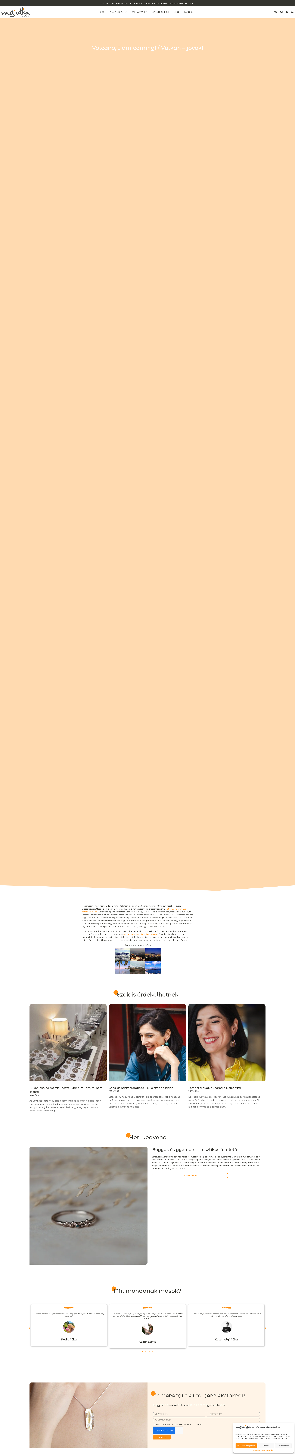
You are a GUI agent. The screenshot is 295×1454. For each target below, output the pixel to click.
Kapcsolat (190, 12)
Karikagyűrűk (139, 12)
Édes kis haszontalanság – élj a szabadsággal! (142, 1088)
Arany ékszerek (118, 12)
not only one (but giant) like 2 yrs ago (140, 934)
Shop (102, 12)
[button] (281, 11)
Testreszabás (283, 1446)
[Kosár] (292, 12)
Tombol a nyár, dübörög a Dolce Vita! (215, 1088)
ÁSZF (272, 1450)
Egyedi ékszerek (160, 12)
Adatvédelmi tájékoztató (261, 1450)
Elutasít (266, 1446)
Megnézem (190, 1175)
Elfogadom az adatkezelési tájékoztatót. (179, 1424)
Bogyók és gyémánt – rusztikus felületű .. (196, 1149)
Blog (177, 12)
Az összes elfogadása (246, 1446)
